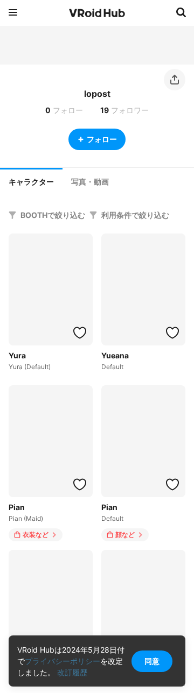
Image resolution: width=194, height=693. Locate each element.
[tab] (31, 180)
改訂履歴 (72, 672)
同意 (152, 661)
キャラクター (31, 182)
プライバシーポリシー (62, 661)
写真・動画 (90, 182)
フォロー (102, 139)
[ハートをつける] (79, 332)
